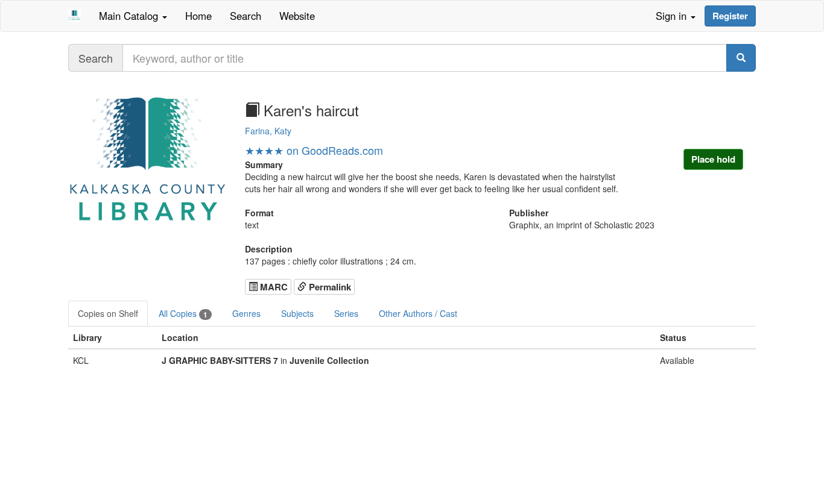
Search (245, 15)
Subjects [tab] (297, 313)
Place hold (713, 159)
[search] (741, 58)
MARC (273, 286)
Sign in (672, 15)
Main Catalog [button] (130, 15)
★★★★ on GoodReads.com (314, 150)
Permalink (328, 286)
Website (297, 15)
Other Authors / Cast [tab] (418, 313)
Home (198, 15)
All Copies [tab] (183, 313)
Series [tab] (346, 313)
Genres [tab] (246, 313)
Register (730, 15)
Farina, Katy (268, 131)
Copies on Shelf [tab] (108, 313)
